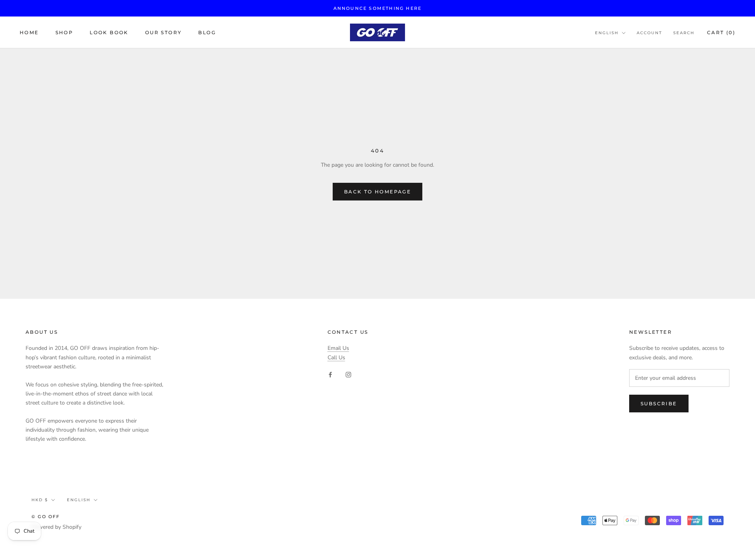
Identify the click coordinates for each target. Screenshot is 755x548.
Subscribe (659, 403)
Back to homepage (377, 192)
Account (649, 32)
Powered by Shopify (56, 527)
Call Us (336, 357)
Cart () (721, 32)
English (607, 32)
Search (683, 32)
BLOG (207, 32)
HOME (29, 32)
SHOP (64, 32)
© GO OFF (45, 516)
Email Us (338, 348)
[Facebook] (330, 374)
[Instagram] (348, 374)
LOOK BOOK (109, 32)
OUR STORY (163, 32)
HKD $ (39, 499)
